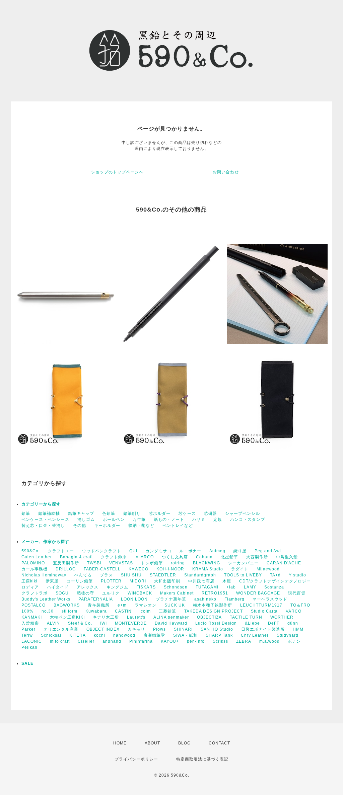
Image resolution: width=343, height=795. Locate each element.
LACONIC (31, 641)
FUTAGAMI (207, 587)
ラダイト (240, 569)
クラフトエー (61, 551)
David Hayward (171, 623)
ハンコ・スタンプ (247, 519)
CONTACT (219, 743)
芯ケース (187, 513)
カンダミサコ (158, 551)
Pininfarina (141, 641)
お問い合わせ (226, 172)
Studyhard (287, 635)
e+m (122, 605)
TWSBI (94, 563)
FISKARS (146, 587)
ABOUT (152, 743)
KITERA (77, 635)
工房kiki (29, 581)
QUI (133, 551)
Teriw (27, 635)
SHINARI (183, 629)
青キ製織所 (99, 605)
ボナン (294, 641)
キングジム (117, 587)
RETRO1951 (215, 593)
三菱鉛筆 (167, 611)
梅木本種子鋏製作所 (212, 605)
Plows (159, 629)
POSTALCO (33, 605)
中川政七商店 (201, 581)
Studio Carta (264, 611)
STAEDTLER (163, 575)
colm (146, 611)
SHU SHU (131, 575)
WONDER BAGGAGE (258, 593)
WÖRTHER (281, 617)
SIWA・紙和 (185, 635)
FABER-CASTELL (102, 569)
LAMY (250, 587)
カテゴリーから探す (41, 504)
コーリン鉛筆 (80, 581)
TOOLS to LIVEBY (243, 575)
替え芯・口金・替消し (43, 525)
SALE (27, 663)
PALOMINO (33, 563)
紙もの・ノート (169, 519)
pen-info (196, 641)
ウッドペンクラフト (101, 551)
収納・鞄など (141, 525)
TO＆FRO (300, 605)
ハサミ (198, 519)
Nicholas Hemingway (43, 575)
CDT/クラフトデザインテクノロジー (275, 581)
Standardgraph (200, 575)
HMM (298, 629)
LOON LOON (134, 599)
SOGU (62, 593)
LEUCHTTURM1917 (261, 605)
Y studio (297, 575)
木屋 (226, 581)
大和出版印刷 (167, 581)
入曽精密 (30, 623)
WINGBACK (140, 593)
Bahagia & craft (76, 557)
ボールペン (114, 519)
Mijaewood (268, 569)
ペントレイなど (177, 525)
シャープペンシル (242, 513)
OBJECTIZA (209, 617)
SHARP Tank (219, 635)
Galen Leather (36, 557)
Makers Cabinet (177, 593)
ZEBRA (243, 641)
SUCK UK (174, 605)
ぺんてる (83, 575)
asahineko (205, 599)
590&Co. (30, 551)
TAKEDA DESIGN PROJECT (213, 611)
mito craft (60, 641)
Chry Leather (255, 635)
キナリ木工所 (106, 617)
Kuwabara (96, 611)
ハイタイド (58, 587)
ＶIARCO (144, 557)
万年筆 (139, 519)
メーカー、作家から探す (45, 541)
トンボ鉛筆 (152, 563)
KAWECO (138, 569)
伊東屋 (52, 581)
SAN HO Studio (217, 629)
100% (27, 611)
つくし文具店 (175, 557)
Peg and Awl (268, 551)
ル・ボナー (190, 551)
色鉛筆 (108, 513)
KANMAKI (31, 617)
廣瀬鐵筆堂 (154, 635)
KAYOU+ (170, 641)
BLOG (184, 743)
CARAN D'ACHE (284, 563)
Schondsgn (176, 587)
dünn (292, 623)
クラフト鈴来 (114, 557)
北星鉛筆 (229, 557)
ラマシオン (145, 605)
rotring (178, 563)
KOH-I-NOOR (170, 569)
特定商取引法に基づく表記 (202, 759)
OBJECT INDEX (103, 629)
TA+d (275, 575)
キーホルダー (107, 525)
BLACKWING (206, 563)
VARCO (293, 611)
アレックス (87, 587)
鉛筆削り (132, 513)
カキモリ (136, 629)
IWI (103, 623)
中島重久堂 (287, 557)
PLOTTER (111, 581)
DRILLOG (66, 569)
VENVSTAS (121, 563)
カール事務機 (34, 569)
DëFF (273, 623)
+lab (231, 587)
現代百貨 (296, 593)
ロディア (30, 587)
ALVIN (53, 623)
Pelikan (29, 647)
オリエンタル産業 (61, 629)
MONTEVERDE (131, 623)
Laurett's (136, 617)
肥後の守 (85, 593)
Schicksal (51, 635)
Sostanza (274, 587)
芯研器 (210, 513)
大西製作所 (257, 557)
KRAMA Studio (207, 569)
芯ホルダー (159, 513)
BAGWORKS (67, 605)
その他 (79, 525)
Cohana (204, 557)
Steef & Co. (80, 623)
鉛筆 (25, 513)
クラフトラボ (34, 593)
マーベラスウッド (270, 599)
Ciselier (86, 641)
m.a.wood (269, 641)
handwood (124, 635)
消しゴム (86, 519)
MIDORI (138, 581)
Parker (28, 629)
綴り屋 (240, 551)
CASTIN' (124, 611)
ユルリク (111, 593)
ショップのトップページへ (117, 172)
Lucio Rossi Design (216, 623)
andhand (111, 641)
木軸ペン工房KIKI (67, 617)
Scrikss (220, 641)
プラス (106, 575)
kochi (99, 635)
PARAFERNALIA (95, 599)
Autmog (217, 551)
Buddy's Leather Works (45, 599)
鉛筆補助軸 (49, 513)
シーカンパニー (243, 563)
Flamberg (234, 599)
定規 (217, 519)
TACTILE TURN (246, 617)
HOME (120, 743)
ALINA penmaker (171, 617)
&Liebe (252, 623)
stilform (69, 611)
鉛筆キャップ (81, 513)
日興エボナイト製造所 (263, 629)
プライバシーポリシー (136, 759)
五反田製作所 (66, 563)
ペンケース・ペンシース (45, 519)
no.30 (48, 611)
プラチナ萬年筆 (171, 599)
